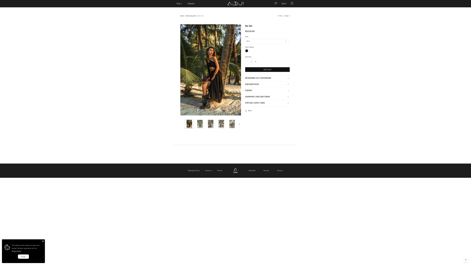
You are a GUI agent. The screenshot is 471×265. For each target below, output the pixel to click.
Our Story (266, 171)
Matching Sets (191, 16)
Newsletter (252, 171)
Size (246, 36)
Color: (249, 47)
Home (182, 16)
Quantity (248, 57)
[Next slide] (238, 68)
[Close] (43, 241)
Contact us (208, 171)
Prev (280, 16)
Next (287, 16)
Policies (219, 171)
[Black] (246, 50)
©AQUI (235, 172)
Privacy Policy (16, 251)
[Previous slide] (182, 68)
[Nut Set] (189, 124)
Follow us (280, 171)
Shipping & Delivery (194, 171)
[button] (179, 3)
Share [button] (250, 110)
